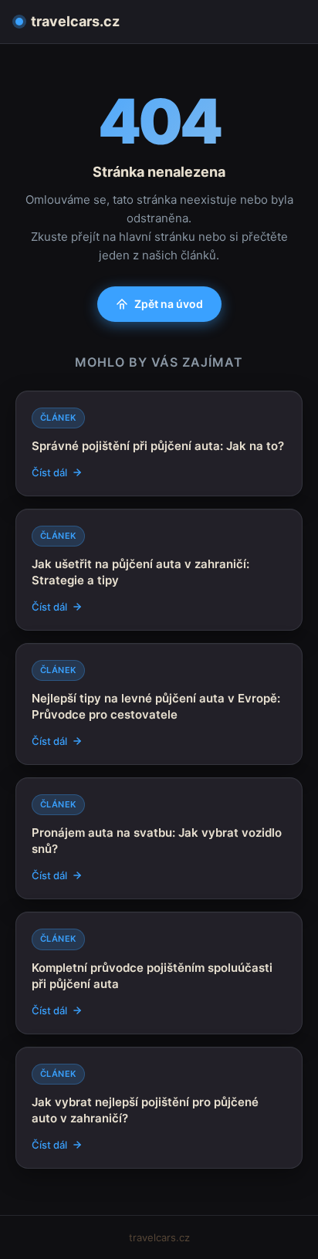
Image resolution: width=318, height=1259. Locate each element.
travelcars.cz (75, 21)
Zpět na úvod (168, 303)
